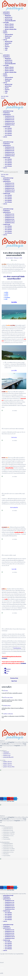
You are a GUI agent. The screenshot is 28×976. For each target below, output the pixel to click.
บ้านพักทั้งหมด (6, 14)
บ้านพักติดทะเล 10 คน (10, 123)
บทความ (5, 39)
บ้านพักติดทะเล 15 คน (9, 125)
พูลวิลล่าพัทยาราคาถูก (8, 111)
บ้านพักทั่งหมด (6, 113)
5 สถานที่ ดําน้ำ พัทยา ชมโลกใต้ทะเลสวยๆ (12, 693)
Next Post (14, 681)
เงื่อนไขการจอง (8, 36)
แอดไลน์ (1, 968)
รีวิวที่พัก (5, 31)
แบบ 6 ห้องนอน (8, 135)
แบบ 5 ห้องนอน (8, 133)
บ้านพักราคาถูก (6, 126)
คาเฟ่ (6, 50)
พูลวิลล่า (7, 45)
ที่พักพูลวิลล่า (8, 15)
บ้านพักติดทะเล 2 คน (9, 116)
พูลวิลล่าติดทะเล (8, 17)
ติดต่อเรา (5, 33)
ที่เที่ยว (6, 48)
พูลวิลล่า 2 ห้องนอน (9, 24)
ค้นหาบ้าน (2, 957)
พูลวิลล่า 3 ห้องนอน (9, 26)
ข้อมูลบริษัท (7, 38)
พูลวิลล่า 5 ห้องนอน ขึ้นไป (10, 29)
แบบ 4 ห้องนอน (8, 131)
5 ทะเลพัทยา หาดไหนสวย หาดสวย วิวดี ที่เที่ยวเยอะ (13, 716)
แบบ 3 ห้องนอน (8, 130)
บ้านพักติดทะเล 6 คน (9, 119)
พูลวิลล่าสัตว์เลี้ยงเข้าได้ (10, 20)
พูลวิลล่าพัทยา (6, 12)
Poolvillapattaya (17, 648)
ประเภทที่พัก (6, 22)
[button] (14, 53)
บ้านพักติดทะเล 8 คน (9, 121)
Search (1, 171)
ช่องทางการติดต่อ (9, 34)
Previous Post (14, 678)
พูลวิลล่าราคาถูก (8, 19)
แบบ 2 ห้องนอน (8, 128)
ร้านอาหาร (7, 46)
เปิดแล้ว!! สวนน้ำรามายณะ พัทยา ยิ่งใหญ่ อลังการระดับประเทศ (12, 700)
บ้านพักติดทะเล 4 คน (9, 118)
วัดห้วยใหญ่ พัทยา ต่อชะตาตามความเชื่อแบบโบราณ (13, 708)
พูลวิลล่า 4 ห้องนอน (9, 27)
